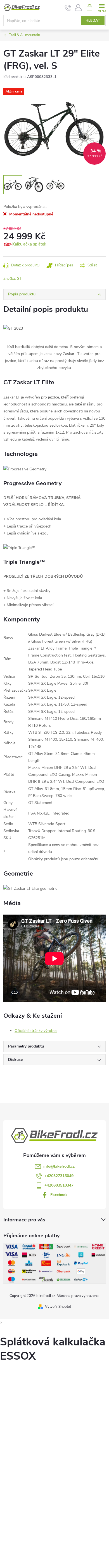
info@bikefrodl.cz (59, 1166)
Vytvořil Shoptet (58, 1306)
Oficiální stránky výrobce (36, 1030)
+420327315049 (59, 1175)
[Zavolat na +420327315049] (68, 7)
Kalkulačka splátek (29, 244)
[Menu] (101, 7)
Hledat (93, 20)
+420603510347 (59, 1185)
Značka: (12, 278)
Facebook (59, 1194)
